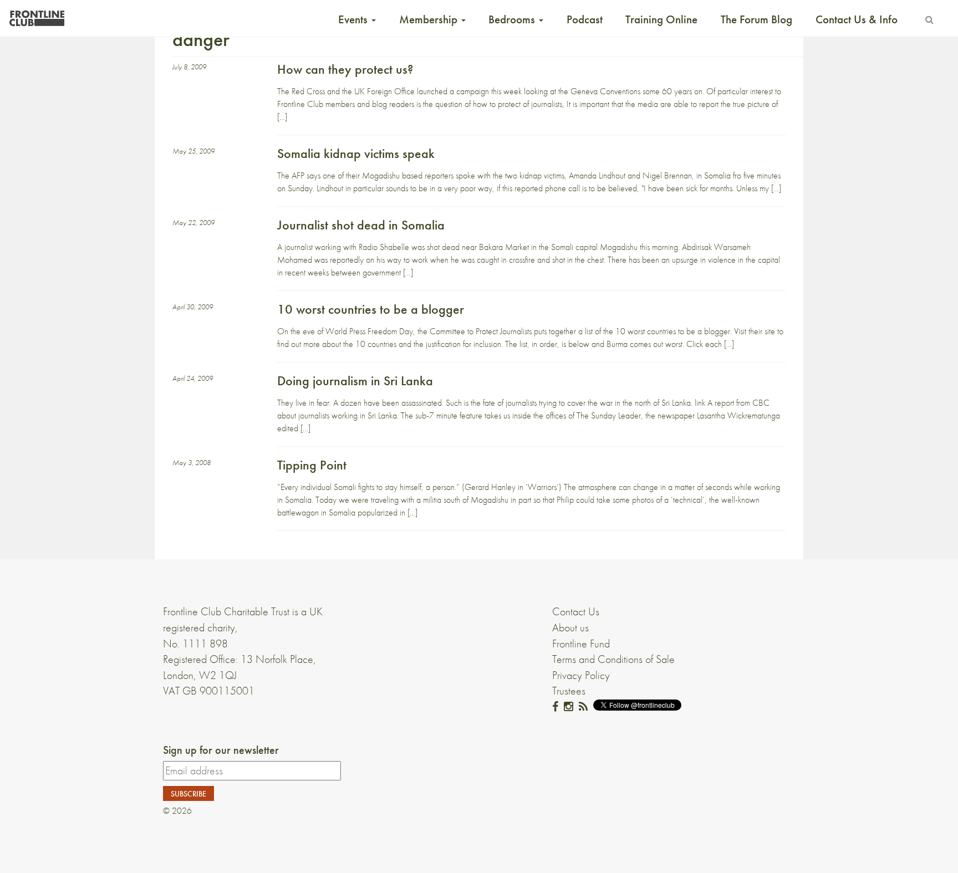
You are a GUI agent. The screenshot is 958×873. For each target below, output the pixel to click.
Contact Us (575, 611)
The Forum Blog (756, 19)
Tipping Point (311, 464)
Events (354, 19)
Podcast (585, 19)
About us (570, 627)
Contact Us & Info (857, 19)
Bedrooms (513, 19)
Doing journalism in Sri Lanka (355, 380)
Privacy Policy (581, 675)
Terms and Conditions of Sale (613, 659)
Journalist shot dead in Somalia (361, 224)
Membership (429, 19)
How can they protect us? (345, 69)
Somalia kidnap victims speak (356, 153)
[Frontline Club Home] (36, 15)
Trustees (568, 690)
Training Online (661, 19)
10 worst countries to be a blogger (370, 309)
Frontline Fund (581, 643)
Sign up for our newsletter (221, 750)
